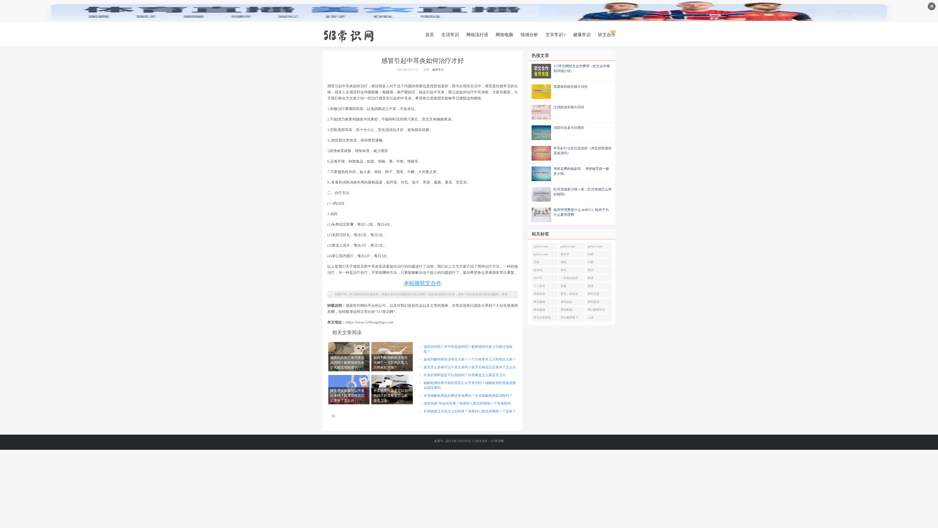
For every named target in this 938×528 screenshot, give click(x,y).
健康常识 (582, 34)
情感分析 (529, 34)
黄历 (591, 270)
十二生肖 (539, 286)
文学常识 (554, 34)
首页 (429, 34)
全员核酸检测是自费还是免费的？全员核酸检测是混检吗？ (468, 395)
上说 (591, 317)
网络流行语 (477, 34)
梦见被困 (539, 302)
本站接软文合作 (422, 283)
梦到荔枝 (593, 302)
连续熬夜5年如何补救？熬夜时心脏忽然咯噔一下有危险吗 (467, 403)
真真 (591, 286)
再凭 (563, 270)
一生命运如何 (569, 278)
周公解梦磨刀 (569, 317)
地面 (563, 262)
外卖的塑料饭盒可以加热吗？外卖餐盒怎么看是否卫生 (465, 375)
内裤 (591, 254)
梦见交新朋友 (542, 317)
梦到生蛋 (593, 294)
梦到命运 (566, 302)
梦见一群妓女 (569, 294)
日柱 (536, 262)
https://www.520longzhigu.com (348, 35)
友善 (563, 286)
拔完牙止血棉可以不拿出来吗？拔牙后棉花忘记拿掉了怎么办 (470, 367)
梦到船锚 (566, 309)
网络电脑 (504, 34)
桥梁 (591, 278)
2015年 (537, 278)
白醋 (591, 262)
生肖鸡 (537, 270)
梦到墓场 (539, 309)
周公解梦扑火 (596, 309)
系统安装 (539, 294)
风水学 (565, 254)
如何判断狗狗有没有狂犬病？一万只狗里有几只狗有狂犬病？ (470, 359)
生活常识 (450, 34)
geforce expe (540, 246)
